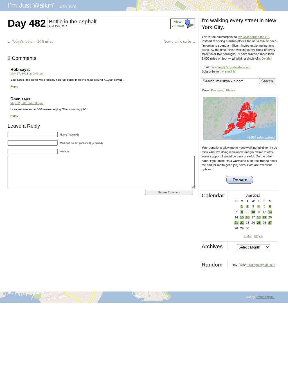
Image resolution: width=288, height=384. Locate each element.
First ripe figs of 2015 (261, 264)
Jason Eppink (265, 297)
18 (258, 217)
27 (270, 222)
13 (270, 212)
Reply (14, 86)
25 (258, 222)
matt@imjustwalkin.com (234, 67)
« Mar (248, 236)
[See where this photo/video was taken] (182, 28)
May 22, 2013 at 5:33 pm (26, 103)
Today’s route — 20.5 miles (32, 42)
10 (253, 212)
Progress (217, 90)
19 (264, 217)
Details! (267, 58)
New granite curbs (178, 42)
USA (63, 7)
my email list (228, 71)
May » (258, 236)
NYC (72, 7)
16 (247, 217)
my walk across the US (253, 37)
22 (242, 222)
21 (236, 222)
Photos (231, 90)
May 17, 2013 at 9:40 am (26, 73)
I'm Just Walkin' (31, 5)
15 (242, 217)
